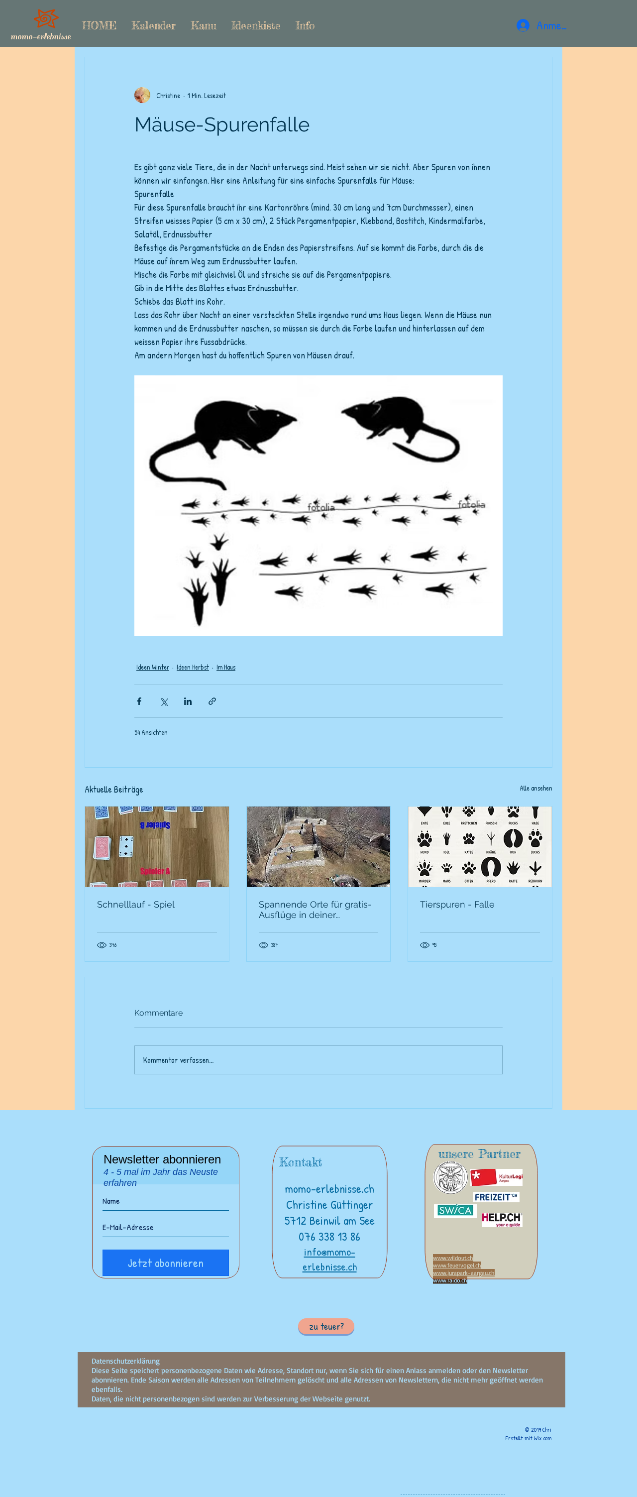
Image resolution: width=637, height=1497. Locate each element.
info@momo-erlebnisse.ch (330, 1259)
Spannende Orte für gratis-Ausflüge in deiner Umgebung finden (315, 909)
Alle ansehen (536, 788)
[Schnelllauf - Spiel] (157, 846)
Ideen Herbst (193, 667)
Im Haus (225, 667)
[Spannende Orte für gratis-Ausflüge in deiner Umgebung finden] (319, 846)
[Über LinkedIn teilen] (188, 701)
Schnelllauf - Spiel (136, 904)
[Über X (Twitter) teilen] (163, 701)
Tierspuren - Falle (457, 904)
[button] (203, 25)
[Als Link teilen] (212, 701)
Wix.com (542, 1438)
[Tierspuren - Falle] (480, 846)
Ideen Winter (152, 667)
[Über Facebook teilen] (139, 701)
